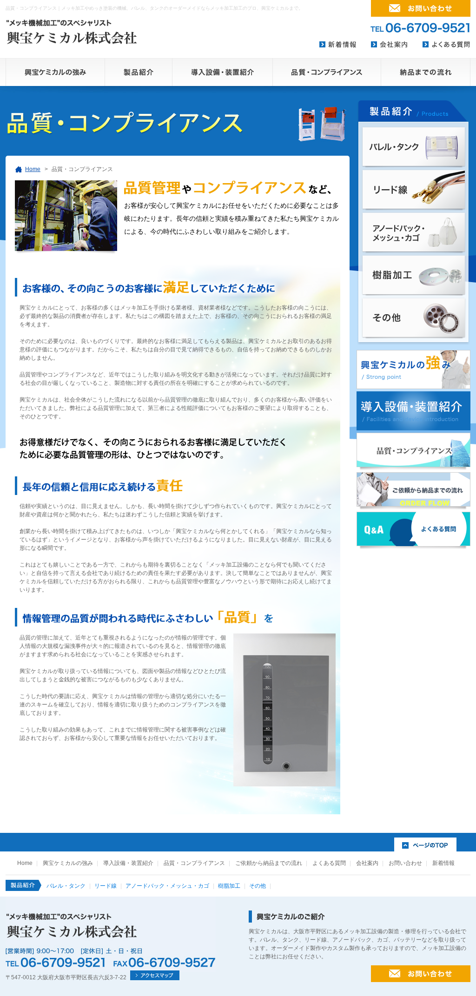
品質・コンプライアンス (194, 863)
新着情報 (443, 863)
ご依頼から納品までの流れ (268, 863)
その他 (257, 886)
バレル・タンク (66, 886)
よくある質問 (329, 863)
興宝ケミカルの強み (68, 863)
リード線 (105, 886)
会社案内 (367, 863)
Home (32, 169)
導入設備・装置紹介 (128, 863)
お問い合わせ (405, 863)
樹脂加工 (229, 886)
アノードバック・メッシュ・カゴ (167, 886)
